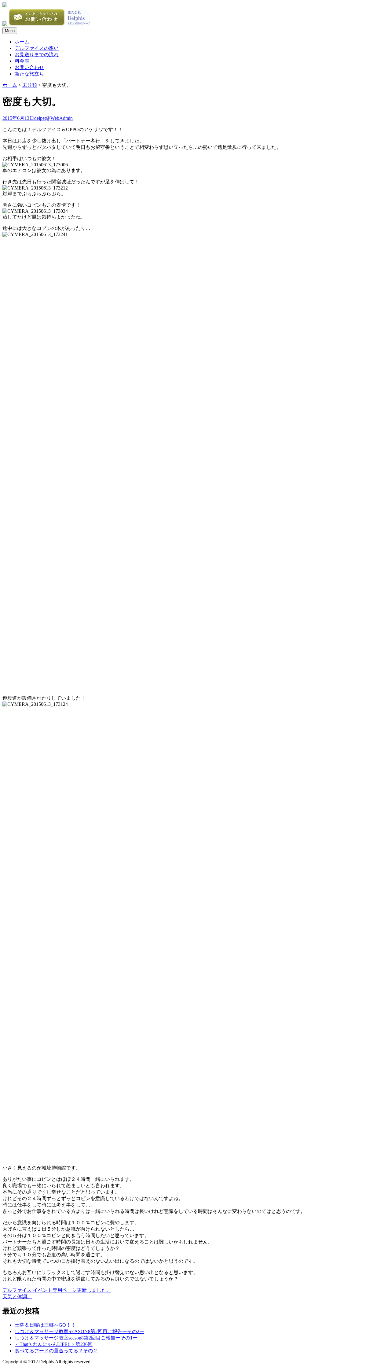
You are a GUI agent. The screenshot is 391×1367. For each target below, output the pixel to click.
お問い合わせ (29, 67)
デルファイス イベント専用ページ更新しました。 (56, 1290)
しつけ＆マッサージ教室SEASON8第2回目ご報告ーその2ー (79, 1331)
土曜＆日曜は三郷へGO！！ (45, 1325)
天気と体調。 (17, 1296)
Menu (10, 30)
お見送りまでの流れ (37, 54)
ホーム (22, 41)
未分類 (29, 85)
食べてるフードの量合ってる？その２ (56, 1350)
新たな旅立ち (29, 73)
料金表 (22, 61)
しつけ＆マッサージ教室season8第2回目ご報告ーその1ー (76, 1337)
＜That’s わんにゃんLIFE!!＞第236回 (54, 1344)
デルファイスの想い (37, 48)
